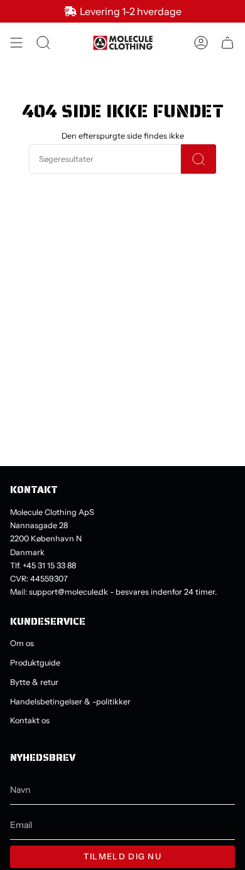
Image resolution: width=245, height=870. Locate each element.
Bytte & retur (34, 682)
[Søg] (198, 159)
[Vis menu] (16, 42)
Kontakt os (30, 720)
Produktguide (35, 662)
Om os (22, 643)
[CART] (227, 42)
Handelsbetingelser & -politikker (70, 701)
